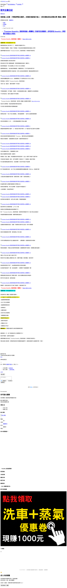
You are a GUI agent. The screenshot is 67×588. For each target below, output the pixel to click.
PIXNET (23, 569)
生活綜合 (11, 368)
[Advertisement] (7, 560)
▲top (2, 371)
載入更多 (2, 374)
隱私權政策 (41, 569)
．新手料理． (12, 369)
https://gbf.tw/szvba (27, 39)
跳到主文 (3, 13)
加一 (2, 357)
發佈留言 (2, 382)
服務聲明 (46, 569)
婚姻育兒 (11, 20)
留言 (11, 364)
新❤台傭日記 (7, 10)
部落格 (4, 24)
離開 (7, 585)
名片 (4, 25)
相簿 (4, 22)
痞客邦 (7, 364)
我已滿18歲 (3, 585)
